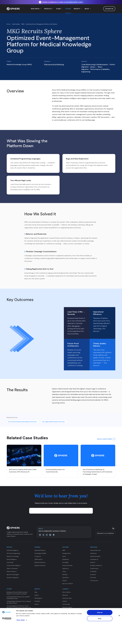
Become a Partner (67, 583)
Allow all (99, 612)
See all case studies (104, 439)
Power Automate (67, 565)
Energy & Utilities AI (96, 565)
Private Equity (94, 568)
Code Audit (10, 562)
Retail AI (92, 562)
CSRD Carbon (39, 559)
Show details (21, 620)
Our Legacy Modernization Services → (54, 421)
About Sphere (66, 592)
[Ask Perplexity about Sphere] (46, 534)
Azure (64, 556)
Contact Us (109, 9)
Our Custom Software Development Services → (23, 421)
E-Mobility (93, 571)
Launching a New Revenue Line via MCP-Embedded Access (18, 597)
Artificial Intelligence (12, 550)
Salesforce (65, 568)
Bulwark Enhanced (40, 562)
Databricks (65, 559)
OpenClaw (65, 577)
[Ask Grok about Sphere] (43, 534)
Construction (94, 580)
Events (36, 604)
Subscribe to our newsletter (105, 533)
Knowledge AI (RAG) (40, 553)
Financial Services (95, 550)
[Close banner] (119, 615)
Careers (64, 601)
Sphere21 (65, 595)
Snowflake (65, 562)
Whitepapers (38, 598)
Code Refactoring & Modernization (94, 64)
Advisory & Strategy (13, 556)
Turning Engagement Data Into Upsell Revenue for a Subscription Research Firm (19, 606)
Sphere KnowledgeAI (13, 574)
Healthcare (93, 553)
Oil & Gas (93, 577)
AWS (63, 550)
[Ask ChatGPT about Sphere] (40, 534)
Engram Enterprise (40, 565)
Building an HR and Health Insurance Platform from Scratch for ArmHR (17, 593)
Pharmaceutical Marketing (54, 64)
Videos (37, 595)
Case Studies (16, 24)
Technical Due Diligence (13, 565)
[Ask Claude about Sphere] (53, 534)
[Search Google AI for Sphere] (50, 534)
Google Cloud (66, 553)
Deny (99, 618)
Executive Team (67, 598)
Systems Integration (13, 577)
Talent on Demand (12, 568)
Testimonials (66, 604)
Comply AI (38, 556)
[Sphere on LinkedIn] (113, 528)
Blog (36, 592)
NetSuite (65, 574)
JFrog (64, 571)
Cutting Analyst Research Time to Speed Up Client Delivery (19, 602)
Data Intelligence (12, 559)
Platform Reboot (12, 571)
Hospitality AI (94, 559)
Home (8, 24)
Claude (64, 580)
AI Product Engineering (13, 553)
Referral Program (67, 607)
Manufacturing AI (95, 556)
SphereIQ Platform (40, 550)
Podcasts (37, 601)
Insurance (93, 574)
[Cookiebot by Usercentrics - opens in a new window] (6, 618)
